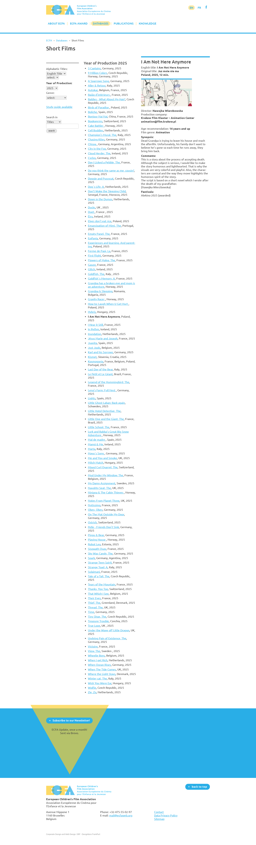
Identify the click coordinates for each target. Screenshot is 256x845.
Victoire (93, 646)
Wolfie (92, 687)
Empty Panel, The (99, 233)
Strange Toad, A (98, 567)
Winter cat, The (97, 678)
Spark (91, 558)
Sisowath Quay (97, 548)
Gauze (92, 264)
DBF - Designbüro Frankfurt (88, 834)
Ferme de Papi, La (99, 251)
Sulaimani (94, 571)
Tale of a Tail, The (98, 576)
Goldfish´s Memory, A (101, 278)
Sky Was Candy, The (100, 553)
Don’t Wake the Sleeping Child (107, 191)
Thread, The (95, 607)
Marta (91, 448)
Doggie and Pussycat (101, 178)
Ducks (91, 207)
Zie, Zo (92, 692)
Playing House (97, 539)
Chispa (92, 144)
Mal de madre (97, 439)
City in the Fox (97, 148)
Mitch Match (95, 462)
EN (191, 7)
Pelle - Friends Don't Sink (103, 527)
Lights (91, 398)
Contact (159, 812)
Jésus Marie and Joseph (103, 338)
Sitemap (159, 818)
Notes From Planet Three (103, 500)
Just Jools (94, 347)
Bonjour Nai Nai (97, 116)
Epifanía (93, 238)
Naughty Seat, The (99, 488)
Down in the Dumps (100, 199)
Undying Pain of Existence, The (107, 638)
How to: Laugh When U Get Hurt (108, 303)
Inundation (94, 333)
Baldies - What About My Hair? (106, 99)
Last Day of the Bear (100, 369)
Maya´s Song (96, 453)
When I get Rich (97, 660)
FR (199, 7)
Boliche (92, 112)
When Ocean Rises (99, 664)
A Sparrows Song (98, 81)
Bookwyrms (95, 121)
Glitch (91, 269)
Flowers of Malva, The (101, 260)
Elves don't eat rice (99, 221)
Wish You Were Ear (99, 683)
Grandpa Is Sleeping (100, 291)
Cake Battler (96, 125)
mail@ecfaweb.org (120, 815)
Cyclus (92, 157)
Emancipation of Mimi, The (104, 225)
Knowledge (147, 23)
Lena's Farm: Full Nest (102, 390)
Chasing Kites (96, 139)
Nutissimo (94, 505)
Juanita (92, 343)
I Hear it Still (95, 324)
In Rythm (93, 329)
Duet (91, 211)
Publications (124, 23)
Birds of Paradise (99, 107)
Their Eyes (94, 598)
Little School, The (98, 427)
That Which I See (98, 593)
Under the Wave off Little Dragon (108, 630)
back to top (199, 786)
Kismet (92, 356)
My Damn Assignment (101, 483)
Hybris (92, 311)
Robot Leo (94, 544)
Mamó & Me (95, 444)
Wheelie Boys (96, 655)
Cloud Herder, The (99, 153)
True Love (94, 625)
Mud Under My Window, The (105, 475)
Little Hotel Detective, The (104, 411)
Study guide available (59, 106)
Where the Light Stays (101, 674)
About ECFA (56, 23)
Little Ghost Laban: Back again (106, 402)
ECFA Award (79, 23)
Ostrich (92, 522)
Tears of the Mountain (101, 584)
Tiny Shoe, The (97, 616)
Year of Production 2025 (105, 63)
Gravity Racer (96, 299)
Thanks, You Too (98, 589)
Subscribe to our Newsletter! (71, 720)
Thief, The (94, 602)
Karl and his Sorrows (100, 352)
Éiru (90, 216)
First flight (94, 255)
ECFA (49, 40)
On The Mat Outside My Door (106, 514)
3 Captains (94, 68)
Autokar (93, 90)
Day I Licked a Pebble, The (104, 162)
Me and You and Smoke (102, 458)
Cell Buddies (95, 130)
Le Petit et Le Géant (100, 374)
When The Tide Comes (102, 669)
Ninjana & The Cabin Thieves (106, 492)
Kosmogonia (95, 361)
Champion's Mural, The (102, 134)
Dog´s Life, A (96, 186)
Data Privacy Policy (165, 815)
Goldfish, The (96, 274)
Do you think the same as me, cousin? (111, 170)
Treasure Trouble (98, 621)
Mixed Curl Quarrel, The (103, 467)
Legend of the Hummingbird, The (108, 382)
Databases (100, 23)
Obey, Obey (95, 509)
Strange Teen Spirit (100, 562)
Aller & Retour (97, 85)
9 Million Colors (97, 72)
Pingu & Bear (96, 535)
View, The (94, 651)
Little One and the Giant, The (106, 419)
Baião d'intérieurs (99, 94)
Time (91, 611)
